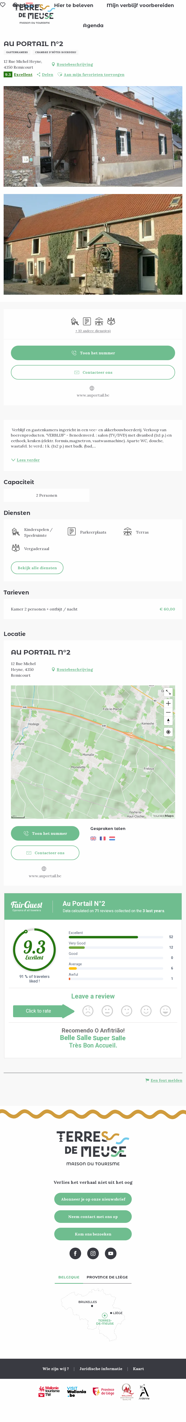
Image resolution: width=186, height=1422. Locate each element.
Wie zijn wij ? (55, 1369)
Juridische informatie (100, 1369)
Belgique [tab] (68, 1277)
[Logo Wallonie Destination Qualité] (127, 1392)
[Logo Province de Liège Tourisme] (104, 1392)
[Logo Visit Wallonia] (76, 1392)
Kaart (138, 1369)
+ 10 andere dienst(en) (93, 331)
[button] (73, 5)
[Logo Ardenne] (144, 1391)
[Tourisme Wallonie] (49, 1392)
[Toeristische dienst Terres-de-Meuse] (34, 14)
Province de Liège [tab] (107, 1277)
